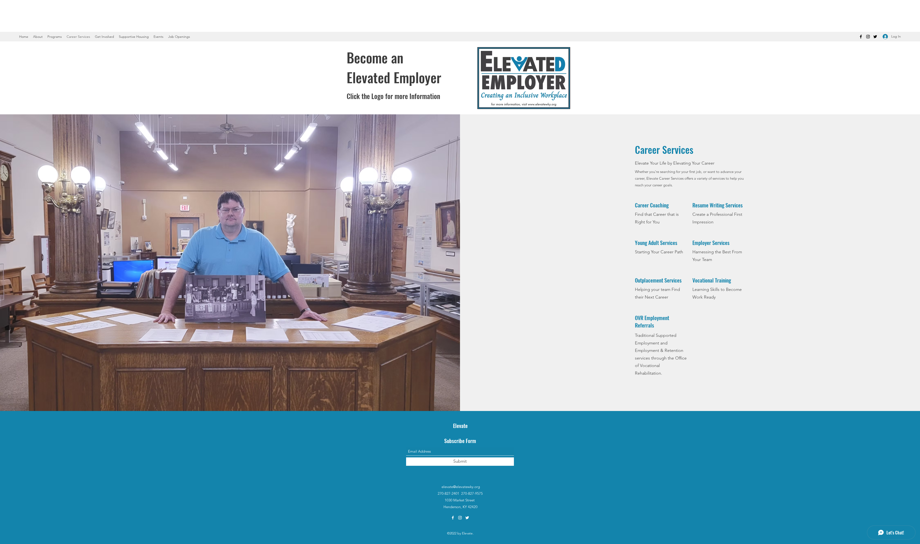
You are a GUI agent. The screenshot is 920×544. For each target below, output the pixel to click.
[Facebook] (860, 36)
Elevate (460, 425)
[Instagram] (868, 36)
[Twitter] (875, 36)
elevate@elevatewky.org (461, 486)
